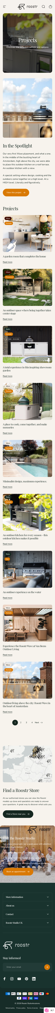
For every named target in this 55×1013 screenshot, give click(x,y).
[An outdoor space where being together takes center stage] (27, 287)
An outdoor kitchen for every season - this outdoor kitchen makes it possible (25, 536)
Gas (7, 559)
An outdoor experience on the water (22, 592)
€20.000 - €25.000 (13, 453)
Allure (8, 218)
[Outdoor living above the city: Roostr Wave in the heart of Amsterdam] (27, 680)
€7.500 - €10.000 (12, 339)
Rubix (8, 329)
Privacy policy (20, 1008)
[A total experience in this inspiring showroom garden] (27, 344)
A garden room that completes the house (24, 256)
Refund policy (10, 1008)
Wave (8, 386)
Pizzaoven (9, 277)
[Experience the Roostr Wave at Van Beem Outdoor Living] (27, 623)
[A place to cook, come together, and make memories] (27, 401)
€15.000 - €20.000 (13, 507)
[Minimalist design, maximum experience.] (27, 458)
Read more (7, 262)
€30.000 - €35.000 (13, 282)
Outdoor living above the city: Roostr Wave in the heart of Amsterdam (26, 704)
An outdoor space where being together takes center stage (27, 312)
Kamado (9, 223)
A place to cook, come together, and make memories (25, 426)
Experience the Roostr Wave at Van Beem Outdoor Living (24, 647)
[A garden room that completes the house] (27, 233)
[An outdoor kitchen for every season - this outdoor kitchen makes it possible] (27, 512)
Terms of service (32, 1008)
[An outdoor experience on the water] (27, 569)
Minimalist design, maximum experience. (25, 481)
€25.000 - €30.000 (13, 228)
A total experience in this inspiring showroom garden (27, 369)
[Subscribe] (47, 967)
